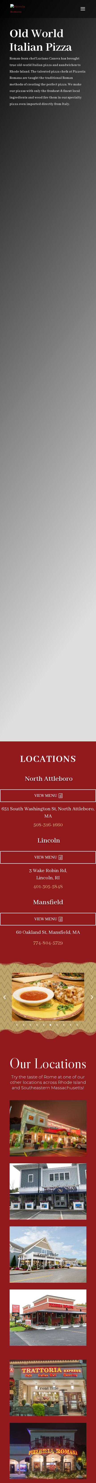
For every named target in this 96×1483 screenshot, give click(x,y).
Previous (4, 997)
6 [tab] (50, 1025)
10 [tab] (77, 1025)
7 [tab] (57, 1025)
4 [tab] (37, 1025)
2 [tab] (23, 1025)
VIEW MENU (45, 795)
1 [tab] (17, 1025)
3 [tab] (30, 1025)
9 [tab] (70, 1025)
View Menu (45, 857)
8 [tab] (64, 1025)
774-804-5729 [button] (48, 943)
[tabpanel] (48, 997)
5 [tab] (43, 1025)
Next (92, 997)
